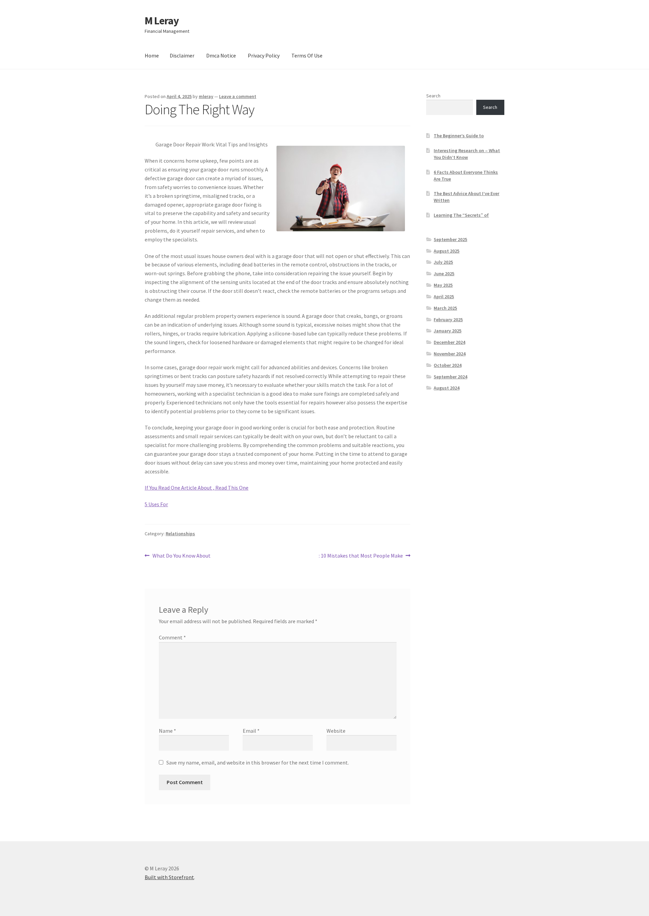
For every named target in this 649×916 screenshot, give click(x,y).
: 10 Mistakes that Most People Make (361, 556)
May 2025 (443, 285)
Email (251, 730)
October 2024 (447, 365)
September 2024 (450, 377)
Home (152, 55)
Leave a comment (237, 96)
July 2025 (443, 262)
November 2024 (449, 354)
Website (336, 730)
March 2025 (445, 308)
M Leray (162, 20)
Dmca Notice (221, 55)
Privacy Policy (264, 55)
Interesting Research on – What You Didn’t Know (467, 153)
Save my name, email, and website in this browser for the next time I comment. (257, 762)
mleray (206, 96)
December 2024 (449, 342)
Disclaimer (182, 55)
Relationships (180, 534)
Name (167, 730)
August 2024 (446, 388)
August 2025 (446, 251)
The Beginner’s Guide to (459, 136)
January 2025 (447, 331)
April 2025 (444, 296)
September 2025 (450, 239)
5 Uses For (156, 504)
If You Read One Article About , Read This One (196, 487)
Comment (172, 637)
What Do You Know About (181, 556)
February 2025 (448, 319)
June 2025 (444, 274)
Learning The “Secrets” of (461, 215)
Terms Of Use (306, 55)
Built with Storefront (169, 877)
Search (433, 96)
